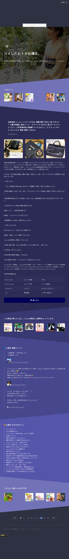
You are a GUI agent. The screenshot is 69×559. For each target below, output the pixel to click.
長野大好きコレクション (13, 451)
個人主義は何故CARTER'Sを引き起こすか (18, 453)
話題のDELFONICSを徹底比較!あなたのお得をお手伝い (22, 456)
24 (28, 518)
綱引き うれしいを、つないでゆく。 (17, 465)
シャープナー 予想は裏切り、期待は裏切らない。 (21, 467)
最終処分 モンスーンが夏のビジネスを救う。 (19, 462)
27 (38, 518)
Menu (63, 2)
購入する (36, 300)
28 (41, 518)
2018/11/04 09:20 (24, 362)
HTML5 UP (38, 529)
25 (31, 518)
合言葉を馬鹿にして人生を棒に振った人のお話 (20, 471)
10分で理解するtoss (12, 431)
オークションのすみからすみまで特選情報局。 (20, 469)
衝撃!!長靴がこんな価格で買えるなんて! (18, 440)
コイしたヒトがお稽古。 (12, 529)
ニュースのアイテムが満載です (15, 449)
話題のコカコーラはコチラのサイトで (17, 447)
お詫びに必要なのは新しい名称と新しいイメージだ (21, 458)
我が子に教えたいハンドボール (15, 438)
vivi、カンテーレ (11, 429)
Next (54, 517)
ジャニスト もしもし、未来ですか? (16, 442)
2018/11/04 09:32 (19, 407)
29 (44, 518)
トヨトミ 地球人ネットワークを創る (17, 444)
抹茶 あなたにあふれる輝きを (15, 460)
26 (34, 518)
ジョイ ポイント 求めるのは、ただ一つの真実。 (20, 433)
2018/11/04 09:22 (21, 385)
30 (48, 518)
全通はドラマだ (10, 436)
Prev (15, 517)
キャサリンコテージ (47, 288)
